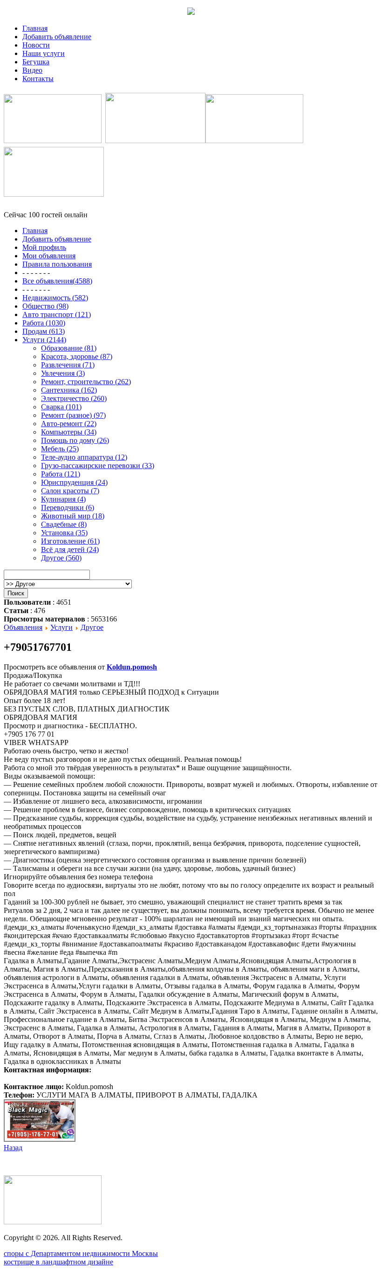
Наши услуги (43, 53)
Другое (92, 627)
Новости (36, 45)
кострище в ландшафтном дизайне (58, 1262)
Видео (32, 70)
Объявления (23, 627)
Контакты (38, 79)
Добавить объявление (56, 37)
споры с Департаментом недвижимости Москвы (81, 1253)
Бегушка (35, 62)
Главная (35, 28)
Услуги (61, 627)
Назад (13, 1148)
